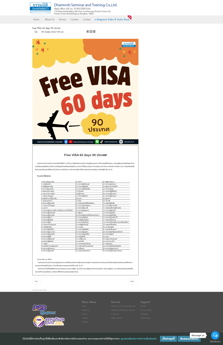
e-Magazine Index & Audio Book (112, 19)
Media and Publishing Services (123, 310)
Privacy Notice (146, 310)
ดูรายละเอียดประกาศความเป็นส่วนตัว (139, 338)
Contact (86, 19)
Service (62, 19)
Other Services (116, 318)
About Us (49, 19)
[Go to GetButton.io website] (215, 342)
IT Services (115, 314)
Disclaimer (145, 314)
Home (36, 19)
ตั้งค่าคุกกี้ (168, 339)
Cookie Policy (146, 318)
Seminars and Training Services (123, 306)
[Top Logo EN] (105, 8)
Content (74, 19)
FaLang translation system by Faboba (39, 290)
